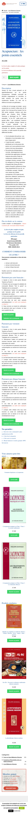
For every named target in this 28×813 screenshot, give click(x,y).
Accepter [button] (22, 808)
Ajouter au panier (14, 77)
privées (18, 776)
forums (14, 778)
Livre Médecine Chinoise (14, 10)
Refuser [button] (10, 810)
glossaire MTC (13, 781)
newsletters (13, 779)
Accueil (5, 10)
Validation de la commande (11, 318)
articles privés (14, 783)
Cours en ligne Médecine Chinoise (13, 757)
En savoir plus (17, 811)
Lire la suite (14, 479)
